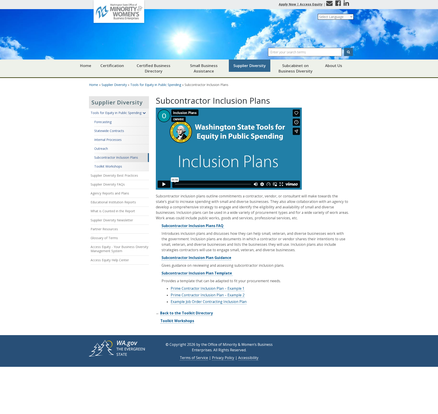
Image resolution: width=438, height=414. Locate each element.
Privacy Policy (223, 357)
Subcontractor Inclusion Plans (116, 157)
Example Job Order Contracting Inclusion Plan (209, 301)
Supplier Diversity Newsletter (112, 220)
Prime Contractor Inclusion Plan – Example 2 (208, 295)
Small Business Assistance (204, 68)
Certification (112, 65)
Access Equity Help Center (110, 260)
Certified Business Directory (153, 68)
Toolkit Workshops (108, 166)
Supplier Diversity (249, 65)
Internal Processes (108, 139)
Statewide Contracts (109, 131)
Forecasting (103, 122)
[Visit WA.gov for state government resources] (117, 348)
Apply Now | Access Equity (301, 4)
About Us (333, 65)
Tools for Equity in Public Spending (155, 85)
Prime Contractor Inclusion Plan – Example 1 (208, 288)
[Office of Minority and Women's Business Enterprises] (119, 13)
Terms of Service (194, 357)
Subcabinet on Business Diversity (295, 68)
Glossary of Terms (104, 238)
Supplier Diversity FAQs (108, 184)
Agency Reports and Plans (110, 193)
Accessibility (248, 357)
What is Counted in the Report (113, 211)
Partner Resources (104, 229)
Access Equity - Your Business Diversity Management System (119, 249)
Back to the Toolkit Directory (186, 313)
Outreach (101, 148)
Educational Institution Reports (113, 202)
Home (85, 65)
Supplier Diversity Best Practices (114, 175)
